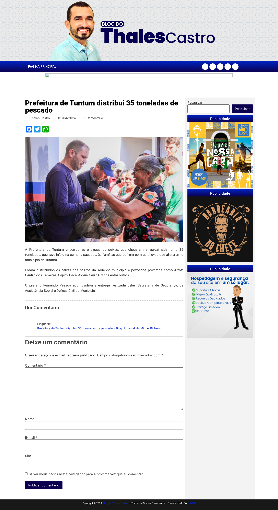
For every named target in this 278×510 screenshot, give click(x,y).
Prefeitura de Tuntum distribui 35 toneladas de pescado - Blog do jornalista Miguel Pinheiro (99, 328)
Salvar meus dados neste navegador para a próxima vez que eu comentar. (86, 474)
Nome (31, 419)
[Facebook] (205, 66)
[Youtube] (227, 66)
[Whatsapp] (235, 66)
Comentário (35, 365)
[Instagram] (212, 66)
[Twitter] (220, 66)
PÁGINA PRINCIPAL (42, 66)
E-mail (31, 437)
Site (28, 455)
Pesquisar (194, 102)
